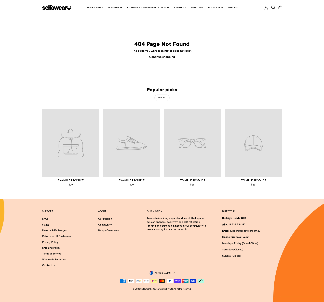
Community (105, 224)
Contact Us (48, 265)
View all (162, 97)
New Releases (95, 7)
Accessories (215, 7)
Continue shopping (162, 57)
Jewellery (197, 7)
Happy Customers (108, 230)
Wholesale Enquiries (54, 259)
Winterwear (115, 7)
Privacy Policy (50, 242)
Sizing (45, 224)
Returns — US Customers (56, 236)
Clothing (180, 7)
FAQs (45, 218)
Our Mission (105, 218)
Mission (232, 7)
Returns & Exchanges (54, 230)
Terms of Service (51, 253)
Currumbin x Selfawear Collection (148, 7)
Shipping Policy (51, 248)
